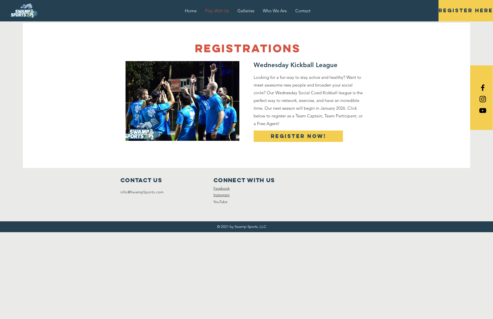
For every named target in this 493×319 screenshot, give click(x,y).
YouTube (220, 202)
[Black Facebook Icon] (482, 87)
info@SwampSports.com (142, 192)
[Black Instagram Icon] (482, 99)
